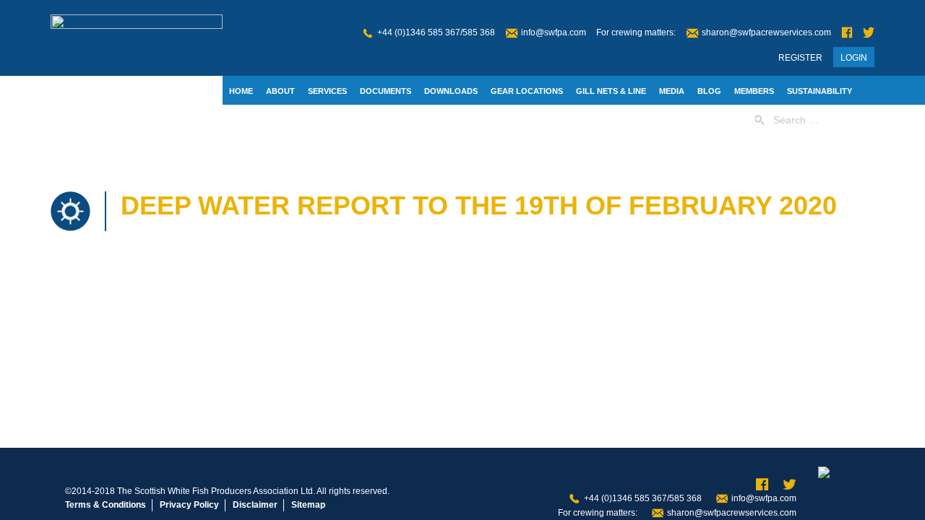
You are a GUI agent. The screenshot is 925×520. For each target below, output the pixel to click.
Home (241, 91)
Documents (385, 91)
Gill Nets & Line (611, 91)
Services (327, 91)
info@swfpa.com (553, 32)
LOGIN (853, 58)
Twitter (868, 33)
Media (671, 91)
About (280, 91)
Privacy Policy (189, 505)
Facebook (847, 33)
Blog (709, 91)
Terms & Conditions (105, 505)
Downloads (451, 91)
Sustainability (819, 91)
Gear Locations (527, 91)
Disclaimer (255, 505)
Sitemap (308, 505)
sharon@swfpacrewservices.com (766, 32)
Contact (248, 120)
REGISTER (800, 58)
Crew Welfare (313, 120)
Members (754, 91)
